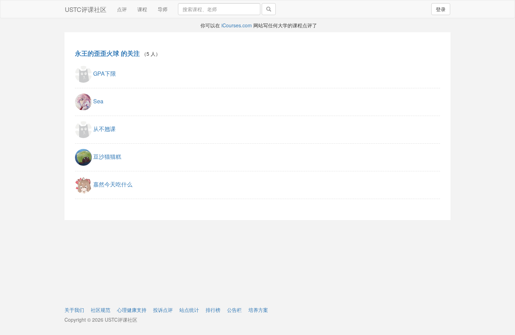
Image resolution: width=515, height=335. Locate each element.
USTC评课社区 (86, 9)
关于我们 (74, 309)
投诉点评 (163, 309)
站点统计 (189, 309)
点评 (122, 9)
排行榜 (213, 309)
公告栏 (234, 309)
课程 (142, 9)
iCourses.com (236, 25)
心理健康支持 (131, 309)
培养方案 (258, 309)
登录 (441, 9)
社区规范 (100, 309)
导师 (162, 9)
